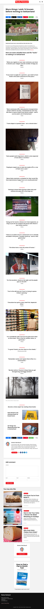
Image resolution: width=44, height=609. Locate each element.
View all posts (14, 452)
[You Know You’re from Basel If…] (13, 499)
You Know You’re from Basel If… (31, 496)
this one (32, 49)
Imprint (2, 603)
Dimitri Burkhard (8, 14)
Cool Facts (26, 493)
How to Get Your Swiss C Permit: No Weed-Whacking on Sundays (31, 514)
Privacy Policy (6, 603)
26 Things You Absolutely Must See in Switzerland (14, 427)
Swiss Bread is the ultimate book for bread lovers (13, 414)
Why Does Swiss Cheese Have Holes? (30, 531)
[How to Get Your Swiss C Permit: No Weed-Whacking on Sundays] (13, 516)
